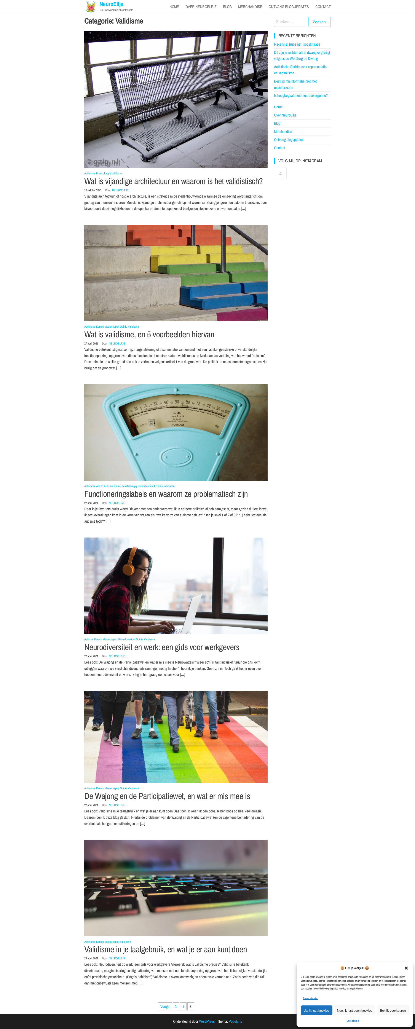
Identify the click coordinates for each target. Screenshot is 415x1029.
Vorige (164, 1006)
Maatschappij (103, 173)
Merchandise (250, 6)
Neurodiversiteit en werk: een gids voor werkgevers (161, 647)
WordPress (207, 1021)
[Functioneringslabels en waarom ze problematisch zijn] (176, 432)
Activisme (89, 173)
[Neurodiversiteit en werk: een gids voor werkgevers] (176, 585)
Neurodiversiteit (146, 486)
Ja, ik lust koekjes (316, 1010)
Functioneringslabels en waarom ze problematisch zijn (166, 493)
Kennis (100, 327)
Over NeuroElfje (201, 6)
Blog (227, 6)
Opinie (123, 327)
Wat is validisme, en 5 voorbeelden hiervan (149, 334)
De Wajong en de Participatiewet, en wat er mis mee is (167, 796)
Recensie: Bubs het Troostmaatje (297, 44)
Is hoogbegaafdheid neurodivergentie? (301, 95)
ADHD (99, 486)
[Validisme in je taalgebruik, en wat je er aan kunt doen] (176, 887)
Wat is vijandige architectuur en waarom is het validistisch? (173, 181)
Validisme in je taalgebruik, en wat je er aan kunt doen (165, 949)
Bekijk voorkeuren (393, 1010)
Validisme (117, 173)
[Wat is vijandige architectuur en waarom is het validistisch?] (176, 99)
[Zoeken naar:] (302, 22)
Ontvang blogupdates (289, 6)
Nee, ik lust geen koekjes (354, 1010)
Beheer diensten (310, 998)
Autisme (108, 486)
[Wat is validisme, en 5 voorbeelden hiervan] (176, 272)
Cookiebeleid (353, 1021)
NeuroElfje (120, 190)
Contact (323, 6)
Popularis (235, 1021)
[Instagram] (281, 173)
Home (174, 6)
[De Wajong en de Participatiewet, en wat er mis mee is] (176, 736)
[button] (406, 968)
